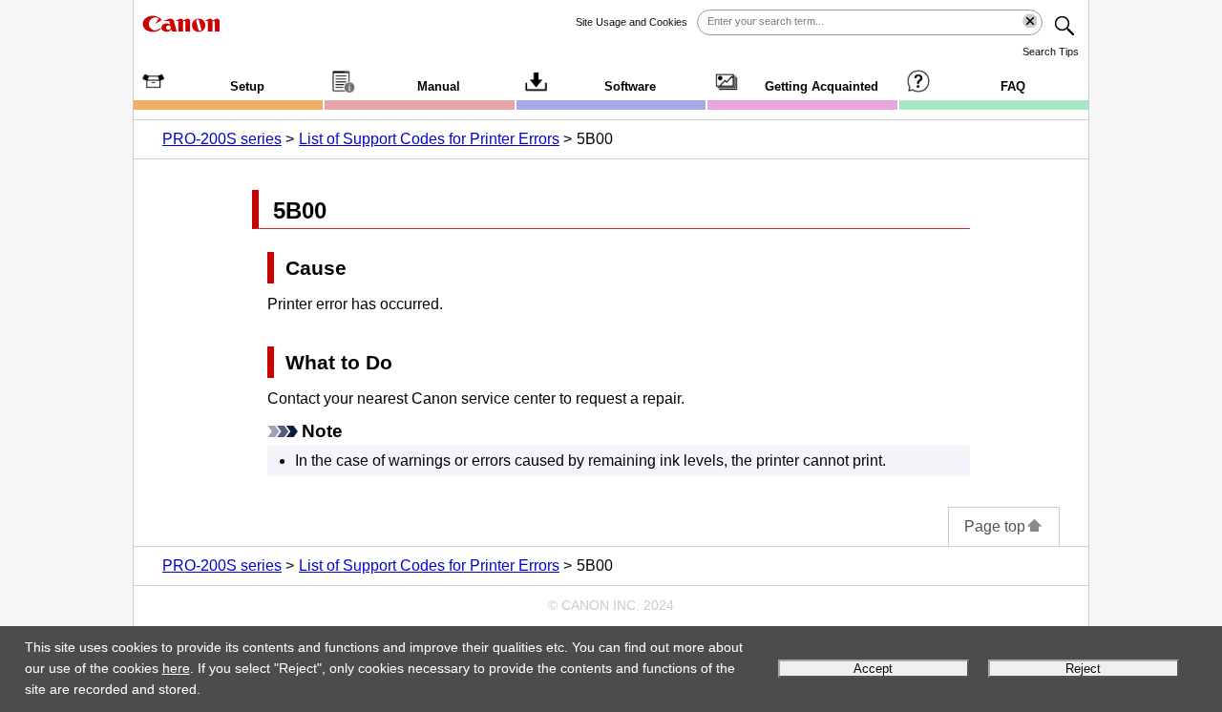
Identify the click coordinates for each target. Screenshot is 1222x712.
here (176, 668)
